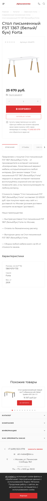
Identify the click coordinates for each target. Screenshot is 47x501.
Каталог (6, 415)
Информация (9, 431)
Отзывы (25, 147)
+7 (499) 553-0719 (33, 129)
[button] (12, 410)
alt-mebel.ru (10, 476)
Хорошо (23, 496)
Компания (8, 423)
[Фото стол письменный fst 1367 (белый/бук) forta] (23, 65)
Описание (9, 147)
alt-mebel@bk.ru (25, 454)
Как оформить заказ (13, 438)
